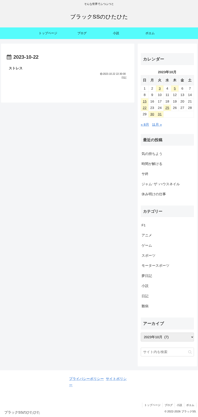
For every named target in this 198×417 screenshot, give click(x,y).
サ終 (145, 174)
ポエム (190, 405)
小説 (179, 405)
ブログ (169, 405)
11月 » (157, 125)
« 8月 (145, 125)
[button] (190, 352)
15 (145, 101)
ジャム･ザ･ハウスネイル (161, 184)
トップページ (152, 405)
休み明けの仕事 (154, 194)
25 (167, 108)
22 (145, 108)
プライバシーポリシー (86, 379)
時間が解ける (152, 164)
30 (152, 114)
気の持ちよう (152, 154)
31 (160, 114)
